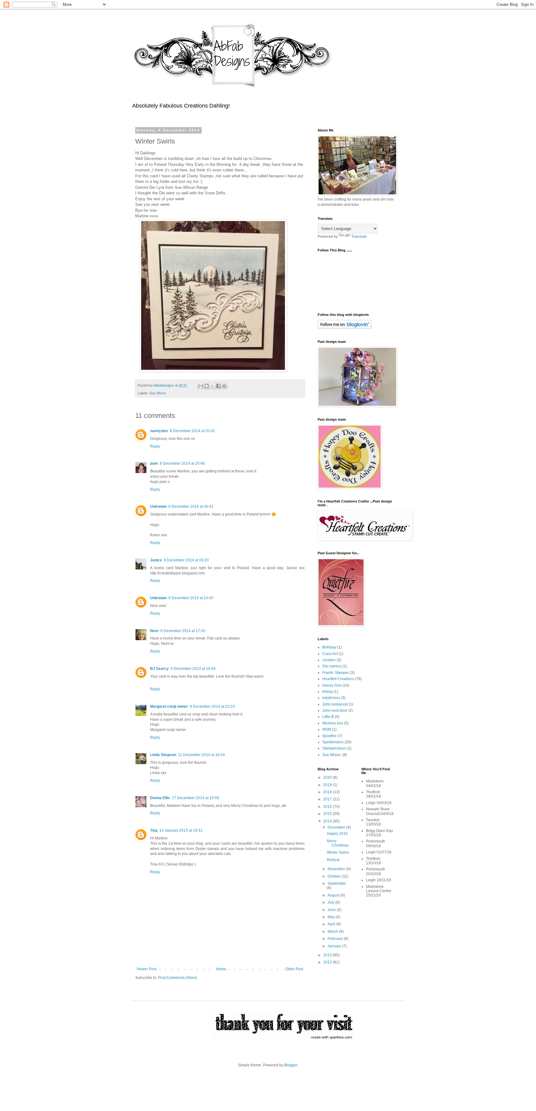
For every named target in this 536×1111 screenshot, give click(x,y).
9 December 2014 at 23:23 (212, 706)
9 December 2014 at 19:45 (193, 668)
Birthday (329, 647)
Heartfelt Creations (338, 679)
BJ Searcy (159, 668)
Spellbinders (333, 742)
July (331, 902)
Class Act (330, 654)
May (332, 917)
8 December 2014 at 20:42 (192, 431)
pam (154, 463)
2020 (328, 777)
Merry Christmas (338, 843)
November (337, 869)
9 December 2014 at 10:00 (190, 598)
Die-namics (332, 666)
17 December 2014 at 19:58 (195, 798)
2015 (328, 814)
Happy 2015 (337, 833)
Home (221, 969)
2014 (328, 821)
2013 (328, 955)
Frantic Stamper (335, 673)
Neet (154, 631)
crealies (329, 660)
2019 (328, 785)
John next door (334, 710)
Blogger (290, 1065)
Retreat (333, 860)
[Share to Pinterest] (224, 386)
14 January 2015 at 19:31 (181, 830)
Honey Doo (332, 685)
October (335, 876)
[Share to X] (212, 386)
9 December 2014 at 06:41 (190, 506)
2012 (328, 962)
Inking (327, 691)
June (332, 910)
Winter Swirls (338, 852)
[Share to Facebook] (218, 386)
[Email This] (201, 386)
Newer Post (146, 969)
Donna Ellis (160, 798)
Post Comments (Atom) (177, 978)
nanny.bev (159, 431)
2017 (328, 799)
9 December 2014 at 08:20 (186, 560)
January (335, 946)
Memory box (332, 723)
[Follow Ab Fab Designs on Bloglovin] (344, 327)
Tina (154, 830)
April (332, 924)
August (334, 895)
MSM (326, 729)
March (333, 931)
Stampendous (334, 748)
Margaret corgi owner (169, 706)
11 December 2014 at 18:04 (201, 755)
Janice (156, 560)
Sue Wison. (158, 393)
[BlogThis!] (206, 386)
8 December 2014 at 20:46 (182, 463)
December (337, 827)
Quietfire (329, 736)
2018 (328, 792)
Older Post (294, 969)
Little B (328, 717)
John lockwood (335, 704)
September (337, 883)
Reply (155, 446)
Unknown (158, 506)
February (336, 938)
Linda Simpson (163, 755)
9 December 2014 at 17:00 (182, 631)
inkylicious (331, 698)
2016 (328, 806)
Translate (359, 236)
